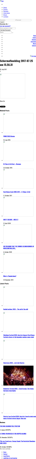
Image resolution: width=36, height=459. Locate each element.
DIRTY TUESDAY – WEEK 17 (10, 220)
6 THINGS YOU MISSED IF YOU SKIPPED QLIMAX (13, 434)
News (5, 7)
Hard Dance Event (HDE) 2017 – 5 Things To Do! (16, 192)
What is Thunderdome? (9, 276)
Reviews (5, 11)
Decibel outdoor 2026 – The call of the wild (15, 309)
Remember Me (3, 24)
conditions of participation (10, 458)
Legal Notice (6, 456)
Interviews (6, 13)
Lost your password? (5, 26)
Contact (5, 17)
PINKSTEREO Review (9, 136)
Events (5, 9)
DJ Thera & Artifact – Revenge (12, 164)
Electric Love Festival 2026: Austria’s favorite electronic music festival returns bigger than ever (19, 417)
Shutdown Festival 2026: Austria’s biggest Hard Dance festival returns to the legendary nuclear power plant (18, 336)
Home (4, 452)
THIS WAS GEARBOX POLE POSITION (10, 426)
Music (5, 15)
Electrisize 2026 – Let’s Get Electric (13, 363)
